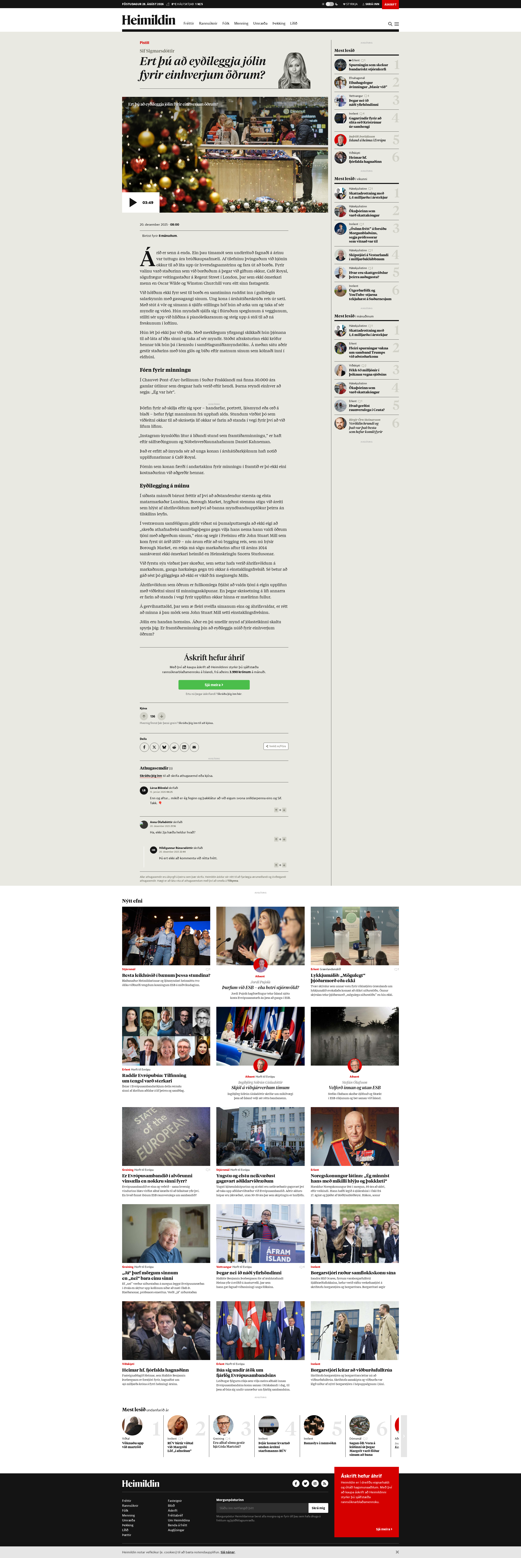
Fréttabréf (175, 1515)
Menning (241, 23)
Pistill (144, 42)
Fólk (225, 23)
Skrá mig (318, 1508)
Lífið (293, 23)
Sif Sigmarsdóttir (157, 51)
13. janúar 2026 (161, 791)
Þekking (279, 23)
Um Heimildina (179, 1520)
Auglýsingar (176, 1530)
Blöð (171, 1505)
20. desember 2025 (163, 826)
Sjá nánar (228, 1552)
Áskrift (172, 1510)
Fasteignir (175, 1501)
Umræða (260, 23)
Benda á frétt (177, 1525)
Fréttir (189, 23)
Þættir (126, 1535)
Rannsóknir (208, 23)
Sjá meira (213, 684)
